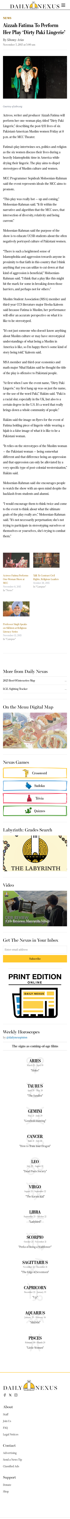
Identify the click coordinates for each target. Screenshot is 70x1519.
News (7, 18)
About (8, 1406)
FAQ (5, 1427)
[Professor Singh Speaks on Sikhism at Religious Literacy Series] (16, 608)
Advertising (10, 1453)
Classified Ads (11, 1466)
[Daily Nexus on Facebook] (4, 1395)
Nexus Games (16, 762)
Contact (9, 1445)
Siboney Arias (15, 40)
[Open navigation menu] (63, 5)
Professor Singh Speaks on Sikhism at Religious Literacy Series (15, 628)
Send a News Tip (12, 1459)
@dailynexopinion (16, 1037)
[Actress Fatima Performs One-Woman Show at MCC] (16, 560)
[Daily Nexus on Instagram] (16, 1395)
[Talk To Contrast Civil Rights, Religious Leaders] (46, 560)
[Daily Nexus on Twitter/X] (10, 1395)
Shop (6, 1491)
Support (9, 1477)
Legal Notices (10, 1434)
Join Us (7, 1421)
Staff (5, 1414)
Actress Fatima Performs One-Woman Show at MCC (15, 579)
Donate (7, 1485)
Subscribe (35, 958)
